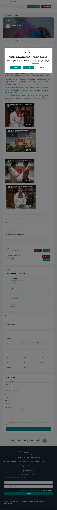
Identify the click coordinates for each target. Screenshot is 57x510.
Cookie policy (35, 63)
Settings (41, 67)
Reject (28, 67)
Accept (16, 67)
